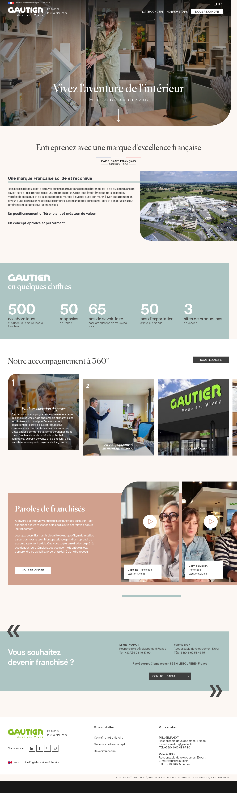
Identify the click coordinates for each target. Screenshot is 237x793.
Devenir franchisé (105, 751)
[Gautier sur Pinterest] (47, 748)
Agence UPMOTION (218, 777)
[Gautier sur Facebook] (39, 748)
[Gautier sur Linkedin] (32, 748)
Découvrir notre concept (109, 744)
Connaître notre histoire (108, 737)
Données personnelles (167, 777)
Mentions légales (143, 777)
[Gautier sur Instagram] (55, 748)
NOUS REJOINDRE (211, 359)
